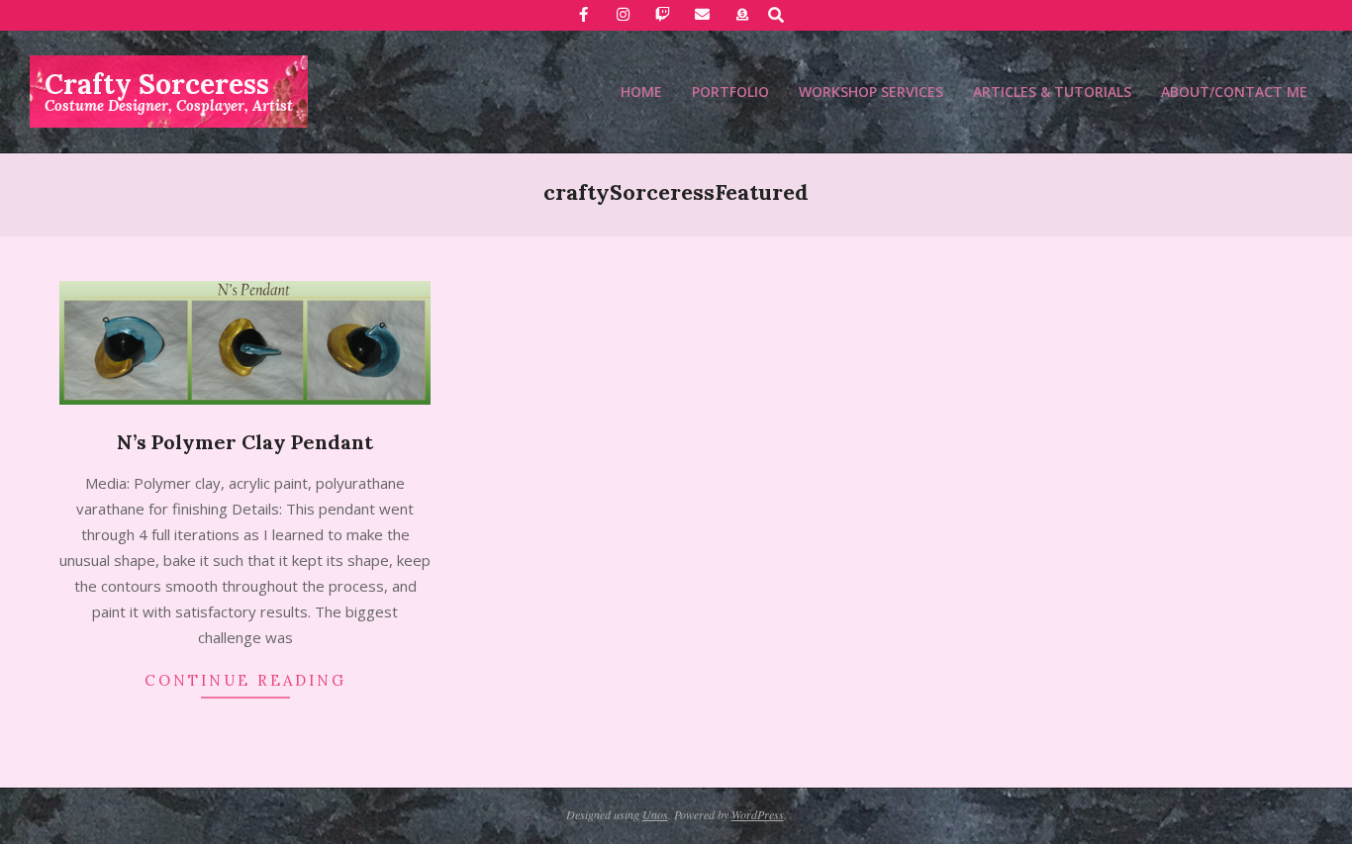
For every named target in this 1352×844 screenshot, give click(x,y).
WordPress (757, 814)
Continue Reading (245, 680)
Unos (655, 814)
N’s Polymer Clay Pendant (245, 441)
